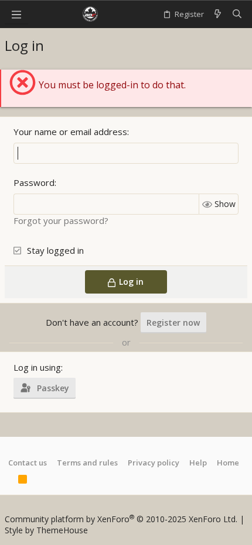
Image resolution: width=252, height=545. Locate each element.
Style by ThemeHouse (46, 530)
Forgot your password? (60, 220)
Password (34, 182)
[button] (16, 14)
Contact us (27, 462)
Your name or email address (70, 131)
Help (198, 462)
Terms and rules (87, 462)
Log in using (37, 367)
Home (228, 462)
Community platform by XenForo (121, 519)
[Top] (8, 480)
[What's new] (218, 14)
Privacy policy (153, 462)
